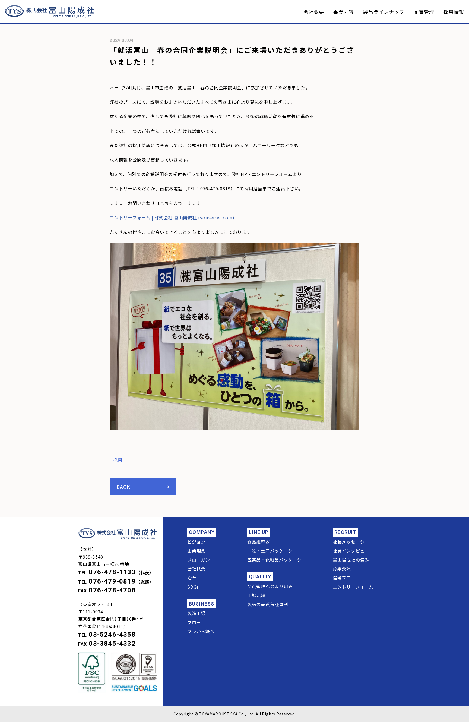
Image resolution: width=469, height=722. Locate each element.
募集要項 (342, 568)
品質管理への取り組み (270, 586)
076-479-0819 (112, 581)
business (201, 604)
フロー (194, 622)
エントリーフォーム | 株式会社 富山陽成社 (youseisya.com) (172, 217)
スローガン (198, 559)
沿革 (192, 577)
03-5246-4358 (112, 634)
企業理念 (196, 550)
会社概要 (313, 11)
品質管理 (424, 11)
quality (260, 576)
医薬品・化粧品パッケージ (274, 559)
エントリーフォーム (353, 587)
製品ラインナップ (383, 11)
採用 (117, 459)
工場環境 (256, 595)
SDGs (193, 587)
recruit (345, 532)
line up (259, 532)
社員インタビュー (351, 550)
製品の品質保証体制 (267, 604)
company (202, 532)
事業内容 (343, 11)
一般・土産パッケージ (270, 550)
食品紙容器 (258, 541)
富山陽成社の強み (351, 559)
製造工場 (196, 613)
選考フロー (344, 577)
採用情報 (453, 11)
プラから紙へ (201, 631)
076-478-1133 (112, 572)
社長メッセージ (349, 541)
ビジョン (196, 541)
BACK (123, 486)
